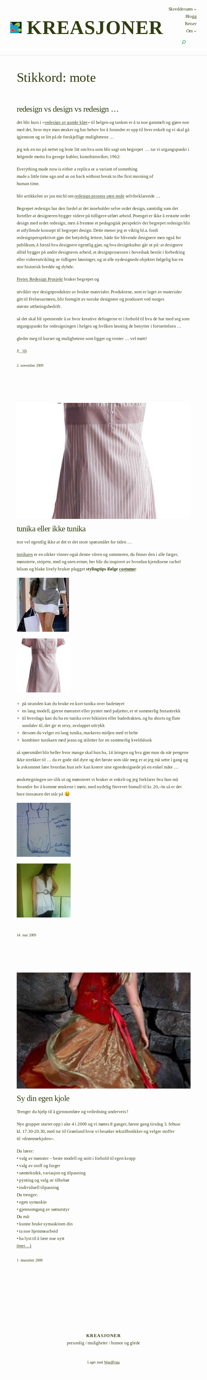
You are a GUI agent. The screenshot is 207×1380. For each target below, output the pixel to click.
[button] (104, 606)
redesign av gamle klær (66, 122)
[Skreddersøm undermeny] (195, 9)
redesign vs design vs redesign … (68, 108)
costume (127, 569)
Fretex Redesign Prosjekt (40, 279)
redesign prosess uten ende (99, 196)
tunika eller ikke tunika (51, 528)
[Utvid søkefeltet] (184, 42)
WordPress (112, 1362)
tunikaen (25, 554)
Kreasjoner (95, 27)
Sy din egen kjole (43, 1098)
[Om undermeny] (195, 30)
